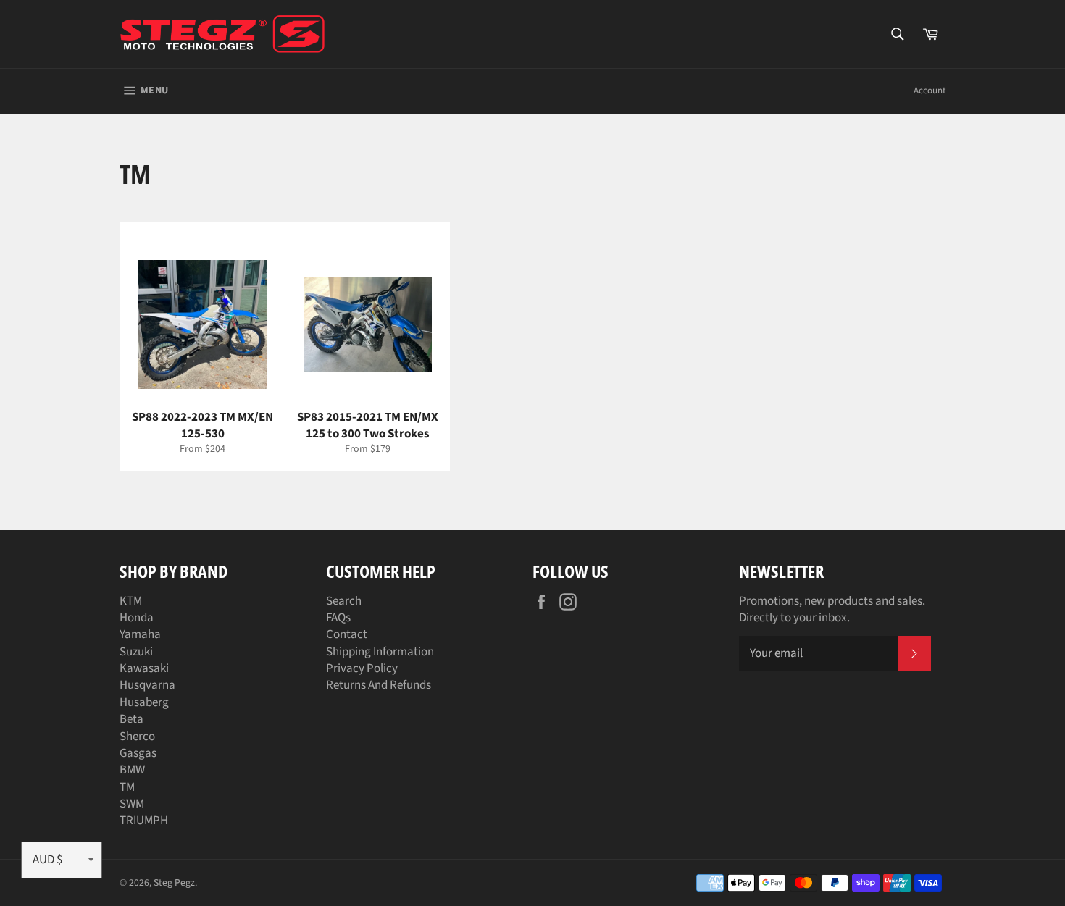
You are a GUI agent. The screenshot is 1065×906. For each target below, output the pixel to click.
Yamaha (140, 634)
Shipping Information (380, 651)
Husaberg (144, 702)
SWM (132, 804)
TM (127, 787)
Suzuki (136, 651)
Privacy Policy (362, 668)
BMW (132, 770)
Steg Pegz (174, 882)
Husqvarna (147, 685)
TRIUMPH (144, 820)
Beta (131, 719)
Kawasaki (144, 668)
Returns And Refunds (378, 685)
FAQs (338, 617)
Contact (346, 634)
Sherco (137, 736)
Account (929, 90)
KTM (131, 601)
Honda (137, 617)
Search (344, 601)
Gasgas (138, 753)
